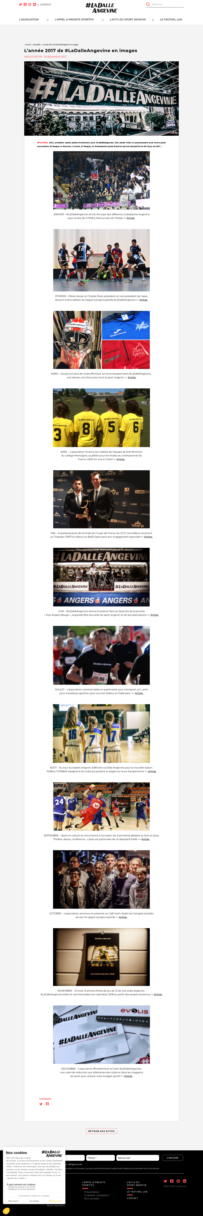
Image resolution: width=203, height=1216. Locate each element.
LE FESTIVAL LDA (137, 1191)
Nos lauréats (91, 1198)
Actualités (36, 44)
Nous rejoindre (56, 1205)
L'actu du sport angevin (128, 19)
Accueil (28, 44)
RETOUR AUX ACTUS (101, 1131)
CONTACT (132, 1198)
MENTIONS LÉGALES (175, 1186)
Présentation (91, 1192)
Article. (131, 218)
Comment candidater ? (97, 1195)
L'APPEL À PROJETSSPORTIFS (94, 1184)
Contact (45, 4)
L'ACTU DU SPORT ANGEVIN (136, 1184)
